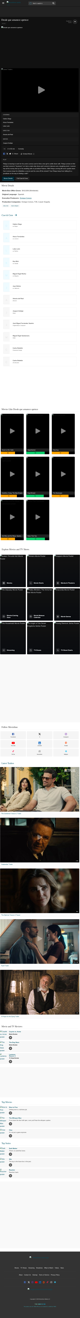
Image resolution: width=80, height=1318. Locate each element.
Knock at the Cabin (8, 450)
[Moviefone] (14, 3)
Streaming (31, 1268)
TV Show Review (14, 1058)
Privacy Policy (55, 1275)
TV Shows (24, 1268)
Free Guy (56, 450)
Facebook (4, 154)
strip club (5, 206)
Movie (4, 23)
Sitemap (34, 1275)
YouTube (13, 745)
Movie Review (13, 1034)
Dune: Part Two (32, 536)
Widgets (66, 754)
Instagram (66, 737)
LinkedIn (40, 745)
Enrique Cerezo (26, 198)
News (62, 1268)
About (20, 1275)
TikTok (13, 754)
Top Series (6, 1143)
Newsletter (39, 754)
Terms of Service (44, 1275)
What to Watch (48, 1268)
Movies (17, 1268)
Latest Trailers (8, 763)
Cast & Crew (7, 215)
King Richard (31, 493)
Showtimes (39, 1268)
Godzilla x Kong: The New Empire (12, 493)
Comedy (21, 149)
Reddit (10, 154)
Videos (57, 1268)
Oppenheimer (32, 450)
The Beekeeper (57, 493)
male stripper (15, 206)
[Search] (53, 3)
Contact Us (27, 1275)
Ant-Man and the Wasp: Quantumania (13, 536)
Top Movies (7, 1101)
